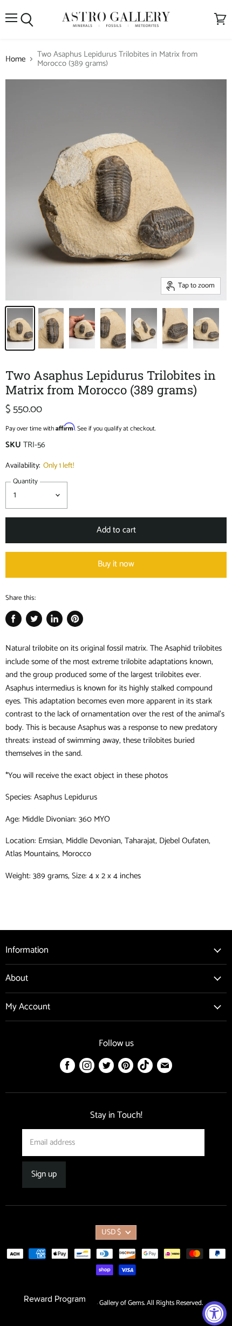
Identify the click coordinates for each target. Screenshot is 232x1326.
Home (15, 59)
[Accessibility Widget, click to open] (214, 1313)
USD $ (111, 1232)
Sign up (44, 1174)
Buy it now (116, 564)
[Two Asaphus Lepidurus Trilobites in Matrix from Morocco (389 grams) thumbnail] (20, 328)
